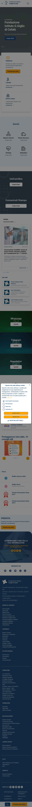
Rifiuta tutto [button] (16, 416)
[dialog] (16, 403)
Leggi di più (9, 397)
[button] (16, 420)
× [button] (29, 385)
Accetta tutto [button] (16, 413)
